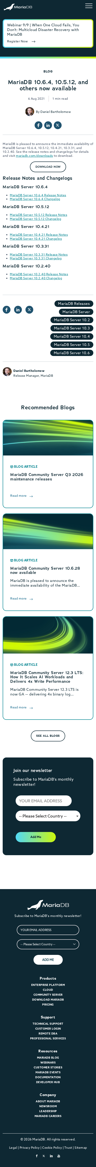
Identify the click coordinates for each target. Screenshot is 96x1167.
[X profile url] (58, 125)
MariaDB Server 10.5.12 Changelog (35, 219)
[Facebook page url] (38, 125)
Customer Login (48, 1028)
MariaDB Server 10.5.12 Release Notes (38, 215)
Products (48, 978)
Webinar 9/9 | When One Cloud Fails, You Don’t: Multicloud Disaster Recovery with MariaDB (43, 30)
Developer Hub (48, 1082)
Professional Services (48, 1038)
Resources (48, 1051)
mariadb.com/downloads (34, 156)
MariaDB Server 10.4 (72, 336)
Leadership (48, 1111)
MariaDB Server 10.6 (72, 353)
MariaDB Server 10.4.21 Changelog (36, 239)
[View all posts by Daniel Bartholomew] (29, 111)
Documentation (48, 1077)
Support (48, 1017)
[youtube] (58, 1156)
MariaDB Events (48, 1072)
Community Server (48, 994)
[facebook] (37, 1156)
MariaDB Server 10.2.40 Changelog (36, 278)
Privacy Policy (30, 1148)
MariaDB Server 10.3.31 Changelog (36, 258)
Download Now (48, 167)
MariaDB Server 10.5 (72, 344)
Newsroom (48, 1106)
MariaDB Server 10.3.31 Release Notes (39, 254)
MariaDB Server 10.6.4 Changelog (35, 199)
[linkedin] (51, 1156)
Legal (13, 1148)
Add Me (35, 837)
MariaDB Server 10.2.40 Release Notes (39, 274)
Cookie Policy (52, 1148)
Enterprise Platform (48, 985)
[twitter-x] (44, 1156)
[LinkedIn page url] (48, 125)
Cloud (48, 989)
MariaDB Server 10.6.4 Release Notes (38, 195)
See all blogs (48, 736)
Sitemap (81, 1148)
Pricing (48, 1004)
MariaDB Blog (48, 1057)
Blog (48, 71)
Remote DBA (48, 1033)
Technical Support (48, 1023)
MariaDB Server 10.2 (72, 320)
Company (48, 1095)
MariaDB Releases (74, 303)
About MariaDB (48, 1101)
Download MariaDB (48, 999)
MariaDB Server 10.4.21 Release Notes (39, 235)
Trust (68, 1148)
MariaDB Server (76, 312)
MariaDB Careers (48, 1116)
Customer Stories (48, 1067)
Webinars (48, 1062)
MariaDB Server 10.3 (72, 328)
